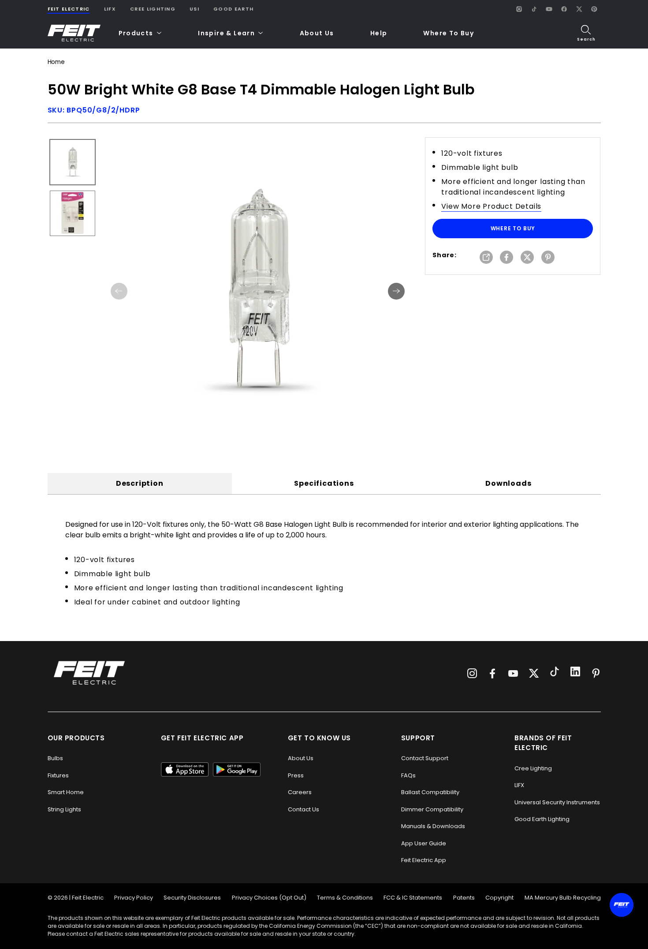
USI (194, 8)
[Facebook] (564, 8)
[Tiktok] (554, 673)
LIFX (110, 8)
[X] (579, 8)
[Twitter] (534, 673)
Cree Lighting (152, 8)
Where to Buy (513, 228)
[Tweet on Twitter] (527, 258)
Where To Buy (448, 33)
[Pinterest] (594, 8)
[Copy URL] (486, 258)
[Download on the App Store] (185, 769)
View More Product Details (491, 206)
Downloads (508, 483)
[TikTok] (534, 8)
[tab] (140, 483)
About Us (317, 33)
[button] (140, 33)
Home (56, 62)
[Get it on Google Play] (237, 769)
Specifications (324, 483)
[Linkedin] (575, 673)
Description (140, 483)
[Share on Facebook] (506, 258)
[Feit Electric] (74, 33)
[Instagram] (519, 8)
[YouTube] (549, 8)
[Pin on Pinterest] (548, 258)
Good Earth (233, 8)
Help (378, 33)
